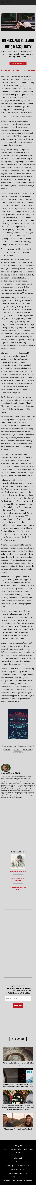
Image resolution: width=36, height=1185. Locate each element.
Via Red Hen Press (18, 63)
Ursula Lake (18, 752)
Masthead (18, 1158)
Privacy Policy (18, 1177)
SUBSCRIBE (18, 1005)
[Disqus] (18, 824)
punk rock (16, 749)
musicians (7, 749)
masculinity (22, 746)
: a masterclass (18, 871)
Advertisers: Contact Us (18, 1173)
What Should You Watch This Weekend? (18, 1129)
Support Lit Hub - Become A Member (18, 1180)
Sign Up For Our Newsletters (18, 1165)
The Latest (18, 1039)
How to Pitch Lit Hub (18, 1169)
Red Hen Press (27, 749)
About (18, 1162)
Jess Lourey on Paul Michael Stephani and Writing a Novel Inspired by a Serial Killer (18, 1085)
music (31, 746)
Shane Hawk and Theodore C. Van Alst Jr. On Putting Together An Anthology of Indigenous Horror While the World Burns (18, 1108)
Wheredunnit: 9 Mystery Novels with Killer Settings (18, 1064)
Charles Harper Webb (10, 70)
